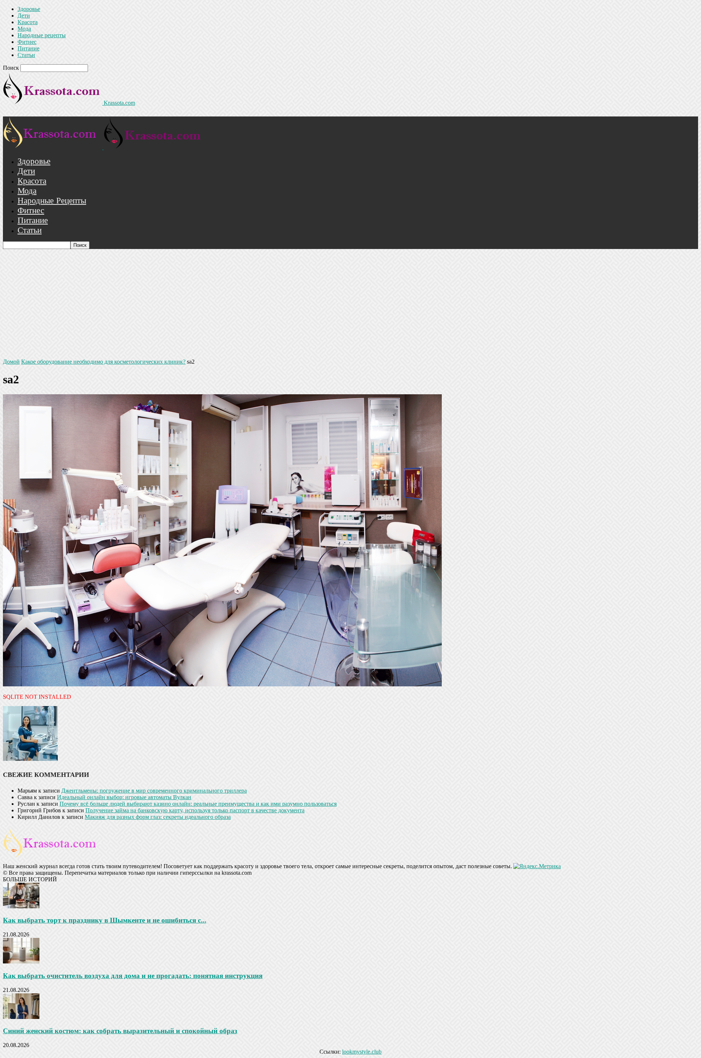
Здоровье (29, 9)
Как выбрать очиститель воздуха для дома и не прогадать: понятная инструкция (133, 976)
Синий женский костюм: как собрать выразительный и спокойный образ (120, 1031)
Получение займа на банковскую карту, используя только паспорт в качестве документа (194, 810)
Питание (28, 48)
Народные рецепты (42, 35)
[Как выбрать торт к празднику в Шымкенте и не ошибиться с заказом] (21, 906)
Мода (24, 29)
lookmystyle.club (362, 1052)
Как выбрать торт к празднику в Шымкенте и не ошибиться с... (104, 920)
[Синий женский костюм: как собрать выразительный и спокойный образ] (21, 1017)
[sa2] (222, 684)
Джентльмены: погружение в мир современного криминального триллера (154, 790)
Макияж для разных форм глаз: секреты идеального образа (158, 817)
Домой (11, 362)
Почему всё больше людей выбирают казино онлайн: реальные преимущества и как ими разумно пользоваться (198, 804)
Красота (28, 22)
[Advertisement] (350, 304)
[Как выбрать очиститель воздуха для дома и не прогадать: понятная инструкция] (21, 961)
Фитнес (27, 42)
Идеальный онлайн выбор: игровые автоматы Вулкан (124, 797)
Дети (24, 15)
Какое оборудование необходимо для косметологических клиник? (103, 362)
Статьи (26, 55)
